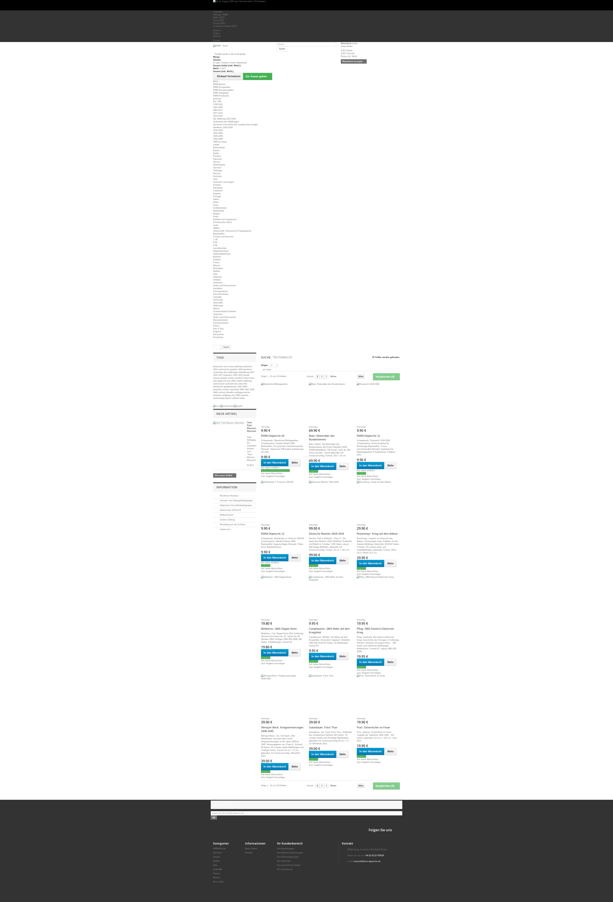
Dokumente (218, 334)
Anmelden (217, 12)
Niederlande (218, 211)
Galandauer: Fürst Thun (323, 727)
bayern (228, 398)
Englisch (217, 331)
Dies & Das (218, 328)
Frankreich (218, 190)
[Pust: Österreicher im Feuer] (378, 694)
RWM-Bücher (219, 84)
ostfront (222, 392)
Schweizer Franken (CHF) (225, 26)
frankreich (247, 366)
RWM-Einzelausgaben (223, 90)
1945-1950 (218, 136)
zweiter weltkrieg (244, 381)
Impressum (224, 529)
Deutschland (219, 147)
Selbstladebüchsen (222, 254)
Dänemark (218, 188)
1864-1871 (218, 110)
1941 (247, 389)
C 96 (215, 239)
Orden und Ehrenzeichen (224, 285)
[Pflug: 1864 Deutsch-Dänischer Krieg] (378, 596)
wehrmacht (218, 386)
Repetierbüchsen (221, 251)
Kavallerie (217, 288)
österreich (228, 375)
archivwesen (219, 384)
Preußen (217, 156)
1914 (215, 369)
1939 (252, 389)
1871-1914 (218, 113)
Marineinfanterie (220, 320)
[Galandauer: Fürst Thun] (330, 694)
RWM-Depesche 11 (368, 435)
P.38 (215, 245)
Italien (216, 199)
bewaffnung (244, 372)
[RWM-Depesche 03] (282, 403)
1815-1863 (218, 107)
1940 (215, 392)
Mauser (216, 265)
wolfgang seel (228, 395)
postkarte (217, 389)
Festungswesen (220, 291)
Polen (215, 216)
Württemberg (219, 165)
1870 (240, 375)
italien (242, 398)
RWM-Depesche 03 (272, 435)
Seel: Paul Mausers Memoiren (252, 426)
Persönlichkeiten (220, 294)
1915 (235, 375)
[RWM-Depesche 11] (378, 403)
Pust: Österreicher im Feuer (373, 727)
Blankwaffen (218, 234)
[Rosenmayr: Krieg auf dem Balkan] (378, 501)
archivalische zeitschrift (236, 384)
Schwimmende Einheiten (224, 311)
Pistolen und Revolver (223, 236)
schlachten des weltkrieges (226, 372)
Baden (216, 153)
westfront (247, 369)
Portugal (217, 196)
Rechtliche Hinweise (228, 496)
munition (244, 395)
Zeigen (264, 365)
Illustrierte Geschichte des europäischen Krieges (235, 124)
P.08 (215, 242)
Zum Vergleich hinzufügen (273, 476)
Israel (215, 225)
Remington (218, 268)
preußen (234, 369)
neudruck (239, 378)
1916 (215, 375)
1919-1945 (218, 303)
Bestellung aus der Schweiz (232, 524)
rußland (235, 398)
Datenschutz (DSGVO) (230, 510)
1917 (252, 372)
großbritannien (231, 386)
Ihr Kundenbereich (290, 843)
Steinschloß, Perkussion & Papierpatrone (232, 231)
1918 (240, 369)
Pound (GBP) (219, 23)
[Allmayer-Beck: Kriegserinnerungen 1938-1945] (282, 694)
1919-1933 (218, 130)
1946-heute (218, 305)
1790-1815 (218, 104)
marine (231, 378)
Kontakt (216, 40)
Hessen (216, 162)
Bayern (216, 150)
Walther (216, 271)
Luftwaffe (217, 297)
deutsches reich (220, 366)
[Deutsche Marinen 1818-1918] (330, 501)
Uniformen (218, 282)
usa (229, 381)
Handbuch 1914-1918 (223, 127)
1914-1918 (218, 116)
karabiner (217, 395)
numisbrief (234, 389)
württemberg (219, 398)
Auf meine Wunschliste (271, 473)
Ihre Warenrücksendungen (290, 853)
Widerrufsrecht (226, 515)
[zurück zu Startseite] (216, 347)
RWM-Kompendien (221, 87)
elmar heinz (249, 378)
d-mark (225, 389)
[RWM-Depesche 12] (282, 501)
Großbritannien (220, 208)
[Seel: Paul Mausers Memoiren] (228, 423)
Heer (215, 274)
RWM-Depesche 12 (272, 533)
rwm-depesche (220, 381)
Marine (216, 308)
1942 (245, 386)
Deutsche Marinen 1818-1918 (326, 533)
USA (215, 179)
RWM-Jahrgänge (220, 93)
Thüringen (217, 170)
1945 (233, 381)
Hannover (217, 159)
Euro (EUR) (218, 20)
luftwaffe (230, 392)
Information (226, 487)
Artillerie (217, 259)
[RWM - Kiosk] (242, 48)
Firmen (216, 262)
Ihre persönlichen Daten (289, 865)
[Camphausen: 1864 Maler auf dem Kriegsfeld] (330, 596)
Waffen (216, 228)
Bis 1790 (217, 101)
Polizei (216, 326)
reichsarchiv (224, 369)
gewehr (224, 378)
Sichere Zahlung (227, 519)
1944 (242, 389)
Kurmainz (217, 176)
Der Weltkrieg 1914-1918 (224, 119)
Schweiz (217, 185)
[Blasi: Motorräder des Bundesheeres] (330, 403)
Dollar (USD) (219, 17)
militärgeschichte (242, 392)
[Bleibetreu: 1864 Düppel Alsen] (282, 596)
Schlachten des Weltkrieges (226, 121)
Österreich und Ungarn (223, 182)
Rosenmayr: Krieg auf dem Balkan (377, 533)
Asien (215, 205)
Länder (216, 144)
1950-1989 (218, 139)
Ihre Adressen (284, 861)
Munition (217, 257)
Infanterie (217, 277)
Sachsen (217, 167)
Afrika (216, 202)
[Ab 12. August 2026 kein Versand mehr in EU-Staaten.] (306, 5)
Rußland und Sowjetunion (225, 219)
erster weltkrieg (235, 366)
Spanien (217, 193)
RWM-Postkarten (221, 96)
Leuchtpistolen (220, 248)
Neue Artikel (226, 414)
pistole (246, 375)
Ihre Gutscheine (285, 869)
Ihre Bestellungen (285, 848)
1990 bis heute (220, 142)
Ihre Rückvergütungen (288, 857)
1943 (240, 386)
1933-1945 (218, 133)
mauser (217, 378)
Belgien (216, 213)
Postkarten (218, 337)
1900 (238, 395)
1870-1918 (218, 300)
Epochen (217, 98)
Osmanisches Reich (222, 222)
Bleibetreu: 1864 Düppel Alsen (279, 628)
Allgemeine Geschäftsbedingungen (235, 505)
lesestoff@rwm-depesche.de (367, 861)
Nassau (216, 173)
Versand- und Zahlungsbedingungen (236, 500)
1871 (220, 375)
